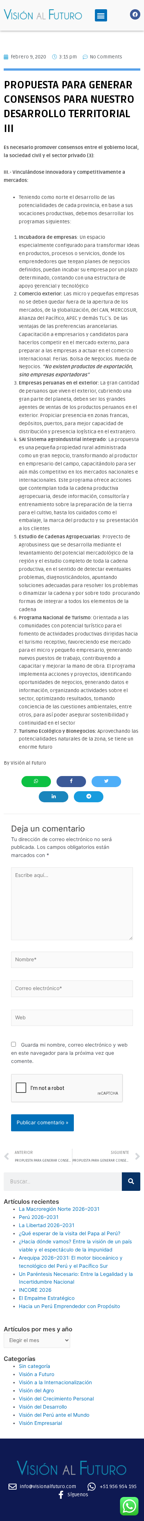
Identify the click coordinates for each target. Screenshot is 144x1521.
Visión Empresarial (40, 1423)
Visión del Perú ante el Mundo (54, 1415)
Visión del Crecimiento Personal (56, 1399)
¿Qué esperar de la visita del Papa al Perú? (69, 1233)
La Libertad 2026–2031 (46, 1225)
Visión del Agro (36, 1390)
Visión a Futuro (36, 1374)
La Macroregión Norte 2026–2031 (59, 1209)
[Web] (72, 1019)
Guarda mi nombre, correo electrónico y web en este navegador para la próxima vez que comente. (69, 1053)
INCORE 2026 (35, 1290)
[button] (101, 15)
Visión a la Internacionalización (55, 1382)
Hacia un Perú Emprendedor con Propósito (69, 1306)
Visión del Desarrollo (43, 1407)
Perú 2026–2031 (38, 1217)
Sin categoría (34, 1366)
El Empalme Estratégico (47, 1298)
